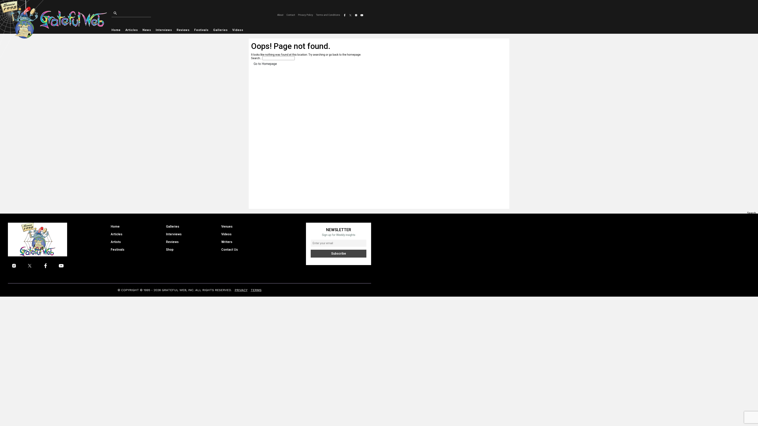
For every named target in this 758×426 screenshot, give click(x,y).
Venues (227, 226)
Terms (256, 290)
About (280, 15)
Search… (256, 58)
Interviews (164, 30)
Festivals (201, 30)
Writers (226, 242)
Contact (290, 15)
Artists (116, 242)
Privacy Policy (305, 15)
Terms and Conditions (328, 15)
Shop (170, 249)
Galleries (220, 30)
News (147, 30)
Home (116, 30)
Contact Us (229, 249)
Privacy (241, 290)
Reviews (183, 30)
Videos (237, 30)
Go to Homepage (265, 64)
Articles (131, 30)
